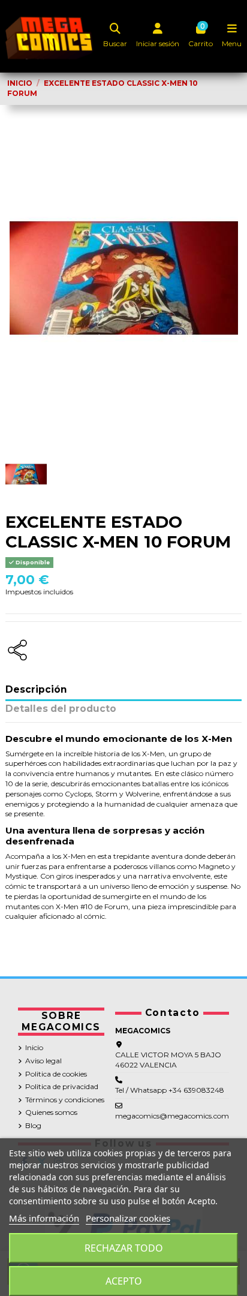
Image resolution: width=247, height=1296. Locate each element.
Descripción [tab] (36, 690)
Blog (33, 1125)
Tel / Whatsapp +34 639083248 (169, 1089)
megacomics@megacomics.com (172, 1115)
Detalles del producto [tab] (60, 709)
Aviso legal (43, 1060)
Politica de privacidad (61, 1086)
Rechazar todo (124, 1248)
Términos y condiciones (64, 1099)
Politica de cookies (56, 1073)
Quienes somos (51, 1112)
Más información (44, 1218)
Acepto (124, 1281)
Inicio (34, 1047)
